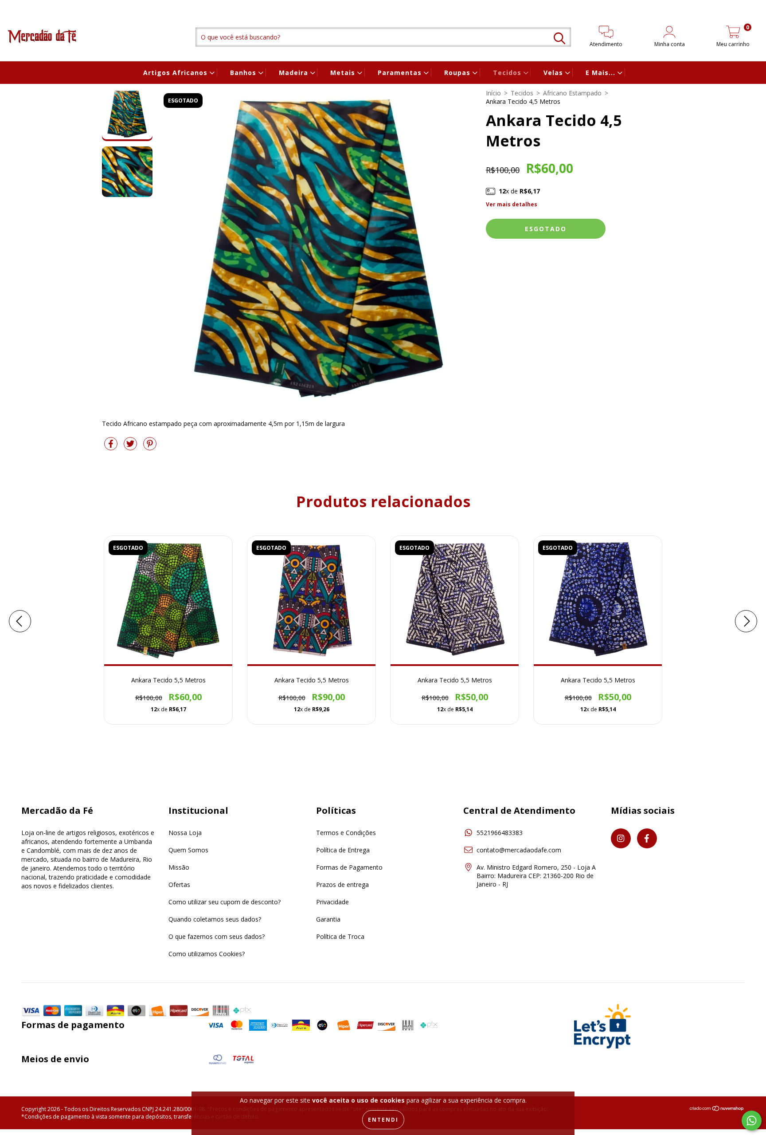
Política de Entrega (343, 850)
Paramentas (401, 72)
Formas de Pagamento (349, 867)
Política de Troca (340, 936)
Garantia (328, 919)
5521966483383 (500, 832)
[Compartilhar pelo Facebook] (111, 447)
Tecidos (508, 72)
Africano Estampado (572, 93)
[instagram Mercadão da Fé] (13, 6)
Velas (554, 72)
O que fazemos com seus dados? (216, 936)
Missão (178, 867)
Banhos (244, 72)
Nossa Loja (185, 832)
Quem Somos (188, 850)
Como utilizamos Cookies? (206, 954)
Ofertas (179, 884)
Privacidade (332, 902)
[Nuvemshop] (717, 1109)
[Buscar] (559, 38)
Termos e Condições (346, 832)
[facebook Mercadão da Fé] (24, 6)
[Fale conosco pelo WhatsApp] (752, 1121)
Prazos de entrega (342, 884)
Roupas (458, 72)
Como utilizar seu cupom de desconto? (224, 902)
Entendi (383, 1119)
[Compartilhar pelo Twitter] (131, 447)
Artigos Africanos (176, 72)
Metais (343, 72)
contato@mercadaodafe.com (519, 850)
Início (493, 93)
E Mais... (601, 72)
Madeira (294, 72)
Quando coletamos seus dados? (214, 919)
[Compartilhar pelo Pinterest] (149, 447)
